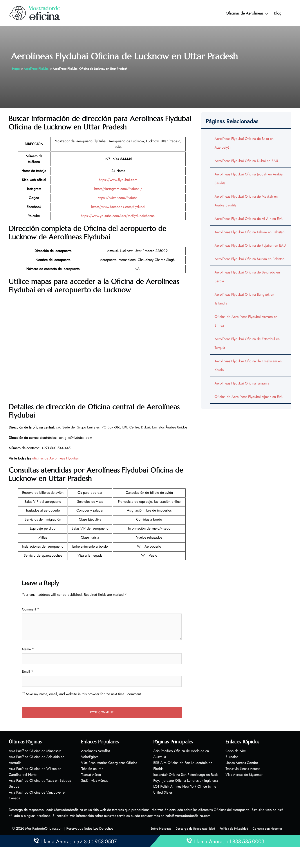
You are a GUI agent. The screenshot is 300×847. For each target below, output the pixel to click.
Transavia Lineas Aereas (243, 768)
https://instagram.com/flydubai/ (118, 188)
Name (28, 649)
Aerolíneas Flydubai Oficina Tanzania (242, 383)
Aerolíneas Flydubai (36, 68)
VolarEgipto (90, 756)
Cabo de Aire (236, 750)
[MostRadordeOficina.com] (35, 12)
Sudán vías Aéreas (94, 780)
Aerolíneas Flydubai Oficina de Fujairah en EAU (250, 245)
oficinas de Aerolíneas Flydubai (55, 458)
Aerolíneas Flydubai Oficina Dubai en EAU (246, 160)
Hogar (16, 68)
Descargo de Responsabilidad (195, 828)
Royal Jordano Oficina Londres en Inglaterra (185, 780)
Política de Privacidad (233, 828)
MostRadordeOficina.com (44, 828)
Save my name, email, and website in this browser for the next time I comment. (84, 693)
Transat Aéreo (91, 774)
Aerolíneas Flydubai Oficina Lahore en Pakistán (249, 232)
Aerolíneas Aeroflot (95, 750)
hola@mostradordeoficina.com (187, 815)
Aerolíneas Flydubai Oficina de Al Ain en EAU (249, 218)
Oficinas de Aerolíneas (245, 13)
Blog (278, 13)
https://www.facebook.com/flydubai (118, 206)
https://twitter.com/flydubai (118, 197)
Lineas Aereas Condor (242, 762)
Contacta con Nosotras (267, 828)
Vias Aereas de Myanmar (244, 774)
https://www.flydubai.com (118, 179)
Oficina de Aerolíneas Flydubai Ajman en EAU (249, 396)
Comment (30, 609)
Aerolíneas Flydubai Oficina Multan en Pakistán (249, 258)
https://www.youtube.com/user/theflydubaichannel (118, 215)
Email (27, 671)
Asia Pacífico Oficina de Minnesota (35, 750)
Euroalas (232, 756)
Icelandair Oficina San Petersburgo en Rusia (186, 774)
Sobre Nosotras (160, 828)
